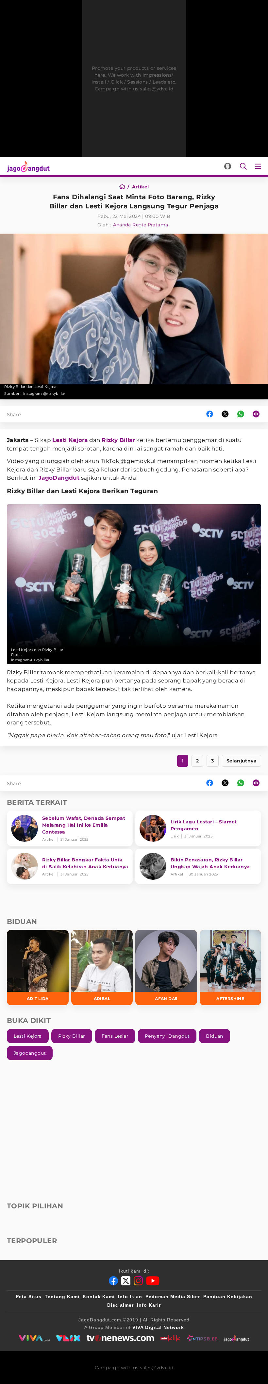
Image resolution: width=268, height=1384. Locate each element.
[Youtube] (152, 1280)
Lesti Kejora (70, 440)
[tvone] (120, 1338)
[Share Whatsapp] (240, 414)
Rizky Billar (118, 440)
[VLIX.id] (68, 1338)
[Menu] (259, 166)
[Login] (228, 166)
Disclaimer (120, 1305)
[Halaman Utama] (27, 166)
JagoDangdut (59, 477)
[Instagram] (138, 1280)
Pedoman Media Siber (172, 1296)
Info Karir (149, 1305)
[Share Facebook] (209, 414)
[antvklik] (170, 1338)
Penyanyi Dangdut (167, 1036)
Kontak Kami (99, 1296)
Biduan (214, 1036)
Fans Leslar (115, 1036)
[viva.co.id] (34, 1338)
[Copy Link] (258, 414)
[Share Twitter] (225, 414)
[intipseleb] (202, 1338)
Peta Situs (29, 1296)
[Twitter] (125, 1280)
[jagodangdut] (236, 1338)
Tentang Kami (62, 1296)
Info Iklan (130, 1296)
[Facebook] (113, 1280)
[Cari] (243, 166)
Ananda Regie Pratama (140, 225)
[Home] (124, 187)
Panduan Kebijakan (227, 1296)
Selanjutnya (241, 761)
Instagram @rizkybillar (44, 393)
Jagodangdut (30, 1053)
